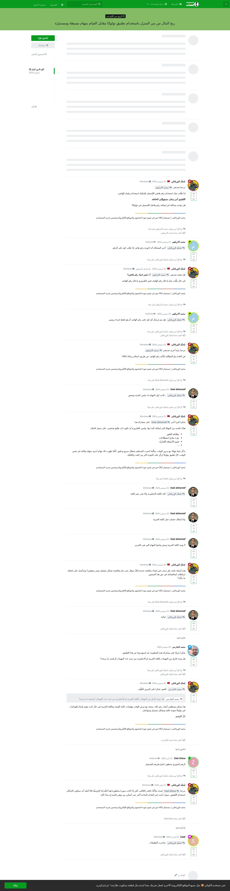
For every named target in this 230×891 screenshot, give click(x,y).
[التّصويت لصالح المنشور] (193, 193)
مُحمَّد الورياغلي (175, 247)
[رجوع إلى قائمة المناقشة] (226, 4)
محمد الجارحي (175, 689)
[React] (74, 224)
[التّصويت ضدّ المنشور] (193, 198)
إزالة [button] (15, 885)
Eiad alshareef (159, 422)
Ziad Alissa (170, 791)
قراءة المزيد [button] (102, 885)
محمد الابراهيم (162, 187)
